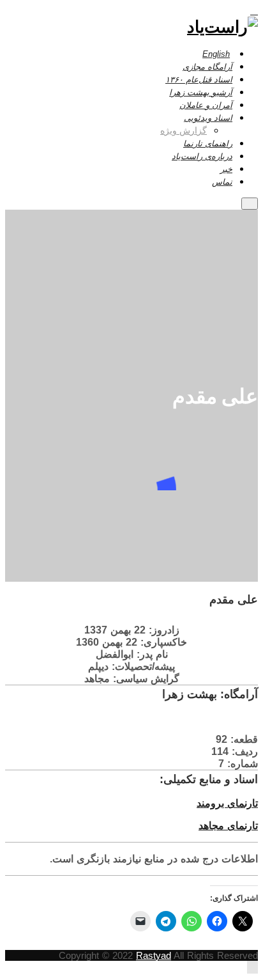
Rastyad (153, 955)
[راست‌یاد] (222, 26)
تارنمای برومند (227, 803)
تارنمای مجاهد (228, 825)
